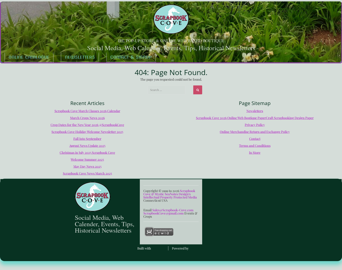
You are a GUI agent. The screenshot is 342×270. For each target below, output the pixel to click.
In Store (254, 152)
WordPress (197, 248)
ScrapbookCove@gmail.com (163, 213)
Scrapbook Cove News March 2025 (87, 173)
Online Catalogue (29, 57)
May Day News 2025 (87, 166)
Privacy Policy (255, 125)
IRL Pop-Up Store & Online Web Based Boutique (171, 40)
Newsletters (80, 57)
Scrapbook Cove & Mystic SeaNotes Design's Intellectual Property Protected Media (170, 194)
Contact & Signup (131, 57)
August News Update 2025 (87, 145)
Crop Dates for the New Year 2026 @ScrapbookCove (87, 125)
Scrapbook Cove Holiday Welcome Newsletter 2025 (87, 132)
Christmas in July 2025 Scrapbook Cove (87, 152)
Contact (254, 139)
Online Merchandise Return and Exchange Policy (255, 132)
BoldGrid (158, 248)
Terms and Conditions (255, 145)
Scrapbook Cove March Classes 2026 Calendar (87, 111)
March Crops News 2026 (87, 118)
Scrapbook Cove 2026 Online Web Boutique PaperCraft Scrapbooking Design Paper (255, 118)
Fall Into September (87, 139)
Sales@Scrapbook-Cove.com (172, 210)
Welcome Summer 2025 (87, 159)
